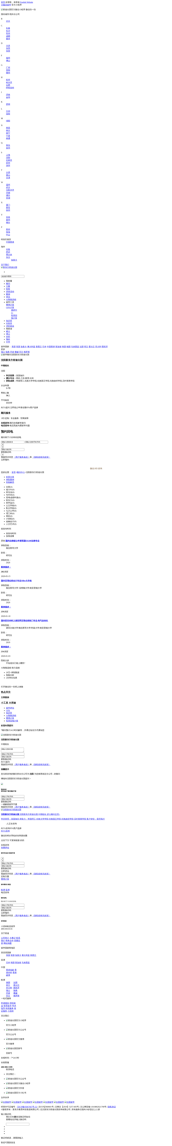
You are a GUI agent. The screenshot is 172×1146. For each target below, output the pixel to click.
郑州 (8, 229)
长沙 (8, 31)
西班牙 (105, 347)
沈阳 (8, 157)
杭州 (8, 80)
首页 (3, 2)
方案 (8, 286)
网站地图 (8, 943)
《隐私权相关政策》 (41, 457)
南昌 (8, 128)
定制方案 (5, 876)
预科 (8, 339)
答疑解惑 (10, 482)
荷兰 (86, 347)
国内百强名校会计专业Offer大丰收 (16, 581)
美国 (14, 347)
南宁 (8, 133)
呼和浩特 (10, 88)
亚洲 (8, 890)
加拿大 (14, 260)
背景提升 (8, 1006)
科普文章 (10, 477)
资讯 (8, 297)
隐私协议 (112, 1107)
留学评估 (10, 708)
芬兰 (21, 352)
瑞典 (8, 352)
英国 (18, 347)
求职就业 (10, 326)
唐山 (8, 175)
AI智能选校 (11, 299)
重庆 (8, 39)
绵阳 (8, 121)
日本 (44, 347)
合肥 (8, 85)
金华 (8, 97)
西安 (8, 207)
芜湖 (8, 198)
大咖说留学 (6, 5)
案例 (8, 294)
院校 (8, 289)
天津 (8, 178)
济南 (8, 95)
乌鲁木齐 (10, 190)
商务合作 (10, 941)
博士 (8, 334)
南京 (8, 130)
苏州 (8, 163)
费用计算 (10, 305)
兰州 (8, 111)
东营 (8, 51)
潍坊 (8, 195)
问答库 (9, 323)
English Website (26, 2)
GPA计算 (10, 307)
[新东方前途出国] (9, 267)
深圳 (8, 165)
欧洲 (3, 890)
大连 (8, 46)
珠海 (8, 232)
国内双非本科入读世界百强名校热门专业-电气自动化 (24, 620)
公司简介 (5, 938)
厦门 (8, 205)
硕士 (8, 331)
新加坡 (58, 347)
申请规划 (5, 1003)
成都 (8, 36)
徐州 (8, 210)
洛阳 (8, 114)
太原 (8, 172)
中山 (8, 235)
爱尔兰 (92, 347)
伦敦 (8, 249)
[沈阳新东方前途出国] (11, 810)
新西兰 (39, 347)
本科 (8, 337)
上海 (8, 155)
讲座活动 (10, 291)
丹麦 (12, 352)
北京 (8, 21)
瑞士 (3, 352)
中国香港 (10, 242)
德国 (68, 347)
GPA (8, 710)
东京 (8, 257)
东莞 (8, 48)
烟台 (8, 222)
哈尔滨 (9, 82)
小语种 (11, 1011)
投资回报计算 (12, 721)
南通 (8, 138)
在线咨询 (5, 845)
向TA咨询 (5, 831)
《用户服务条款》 (22, 457)
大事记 (13, 938)
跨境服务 (10, 1008)
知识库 (9, 321)
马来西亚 (75, 347)
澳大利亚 (31, 347)
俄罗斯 (27, 352)
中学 (8, 342)
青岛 (8, 145)
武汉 (8, 187)
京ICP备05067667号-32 (27, 1107)
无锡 (8, 193)
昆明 (8, 104)
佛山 (8, 60)
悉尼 (8, 252)
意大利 (98, 347)
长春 (8, 28)
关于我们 (5, 265)
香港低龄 (10, 970)
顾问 (8, 284)
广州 (8, 67)
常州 (8, 33)
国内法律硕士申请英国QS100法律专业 (22, 541)
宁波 (8, 136)
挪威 (17, 352)
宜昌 (8, 217)
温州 (8, 185)
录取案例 (10, 480)
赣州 (8, 73)
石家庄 (9, 160)
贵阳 (8, 70)
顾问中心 (21, 472)
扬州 (8, 220)
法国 (82, 347)
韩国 (64, 347)
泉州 (8, 148)
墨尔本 (9, 255)
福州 (8, 58)
